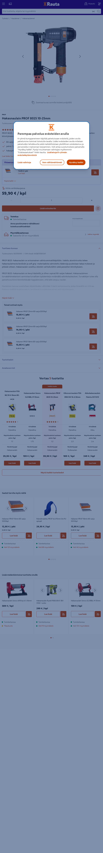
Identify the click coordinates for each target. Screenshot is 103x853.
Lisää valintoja (24, 162)
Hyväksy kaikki (76, 162)
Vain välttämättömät (52, 162)
